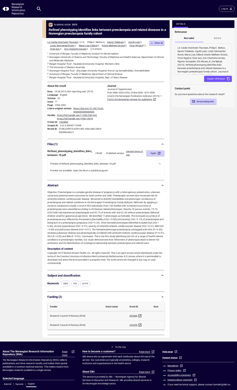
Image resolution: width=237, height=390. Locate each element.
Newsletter (173, 365)
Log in (225, 8)
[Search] (39, 9)
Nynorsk (19, 384)
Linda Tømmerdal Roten (62, 45)
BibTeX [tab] (217, 38)
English (31, 384)
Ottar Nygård (136, 45)
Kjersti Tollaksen (115, 42)
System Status (170, 357)
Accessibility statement (179, 375)
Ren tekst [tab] (189, 38)
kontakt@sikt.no (221, 384)
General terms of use (134, 153)
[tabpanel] (203, 59)
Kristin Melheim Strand (113, 45)
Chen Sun (55, 49)
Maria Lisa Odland (88, 45)
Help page (167, 351)
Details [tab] (180, 24)
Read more (64, 353)
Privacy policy (175, 370)
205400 (133, 316)
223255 (133, 325)
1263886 (63, 122)
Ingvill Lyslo (134, 42)
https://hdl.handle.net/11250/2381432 (77, 115)
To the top (120, 347)
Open (153, 153)
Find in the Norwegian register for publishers (129, 99)
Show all (159, 43)
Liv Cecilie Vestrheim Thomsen (62, 42)
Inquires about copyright (180, 380)
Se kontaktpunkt (205, 101)
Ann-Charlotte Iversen (75, 49)
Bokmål (7, 384)
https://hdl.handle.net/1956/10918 (75, 118)
